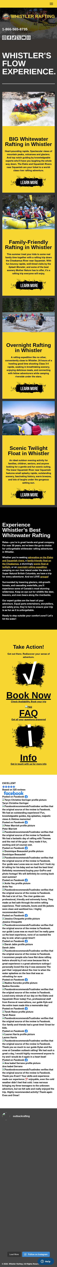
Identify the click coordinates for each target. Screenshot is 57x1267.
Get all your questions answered (28, 714)
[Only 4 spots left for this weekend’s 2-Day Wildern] (15, 1226)
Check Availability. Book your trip (28, 696)
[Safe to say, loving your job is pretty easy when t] (15, 1242)
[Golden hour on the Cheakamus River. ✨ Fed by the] (42, 1226)
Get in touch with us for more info (29, 759)
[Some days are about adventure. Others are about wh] (42, 1131)
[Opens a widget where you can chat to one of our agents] (45, 1261)
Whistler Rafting (33, 16)
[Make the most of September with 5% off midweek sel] (42, 1178)
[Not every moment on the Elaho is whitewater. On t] (42, 1163)
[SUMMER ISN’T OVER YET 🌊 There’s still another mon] (15, 1131)
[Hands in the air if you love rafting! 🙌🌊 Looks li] (42, 1242)
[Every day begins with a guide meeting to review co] (15, 1194)
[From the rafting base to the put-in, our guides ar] (42, 1147)
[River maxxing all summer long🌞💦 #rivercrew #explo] (15, 1210)
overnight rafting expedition (32, 567)
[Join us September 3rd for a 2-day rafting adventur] (15, 1147)
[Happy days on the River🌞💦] (42, 1194)
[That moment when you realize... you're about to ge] (42, 1210)
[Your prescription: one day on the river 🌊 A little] (15, 1178)
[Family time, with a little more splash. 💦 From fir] (15, 1163)
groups (44, 576)
